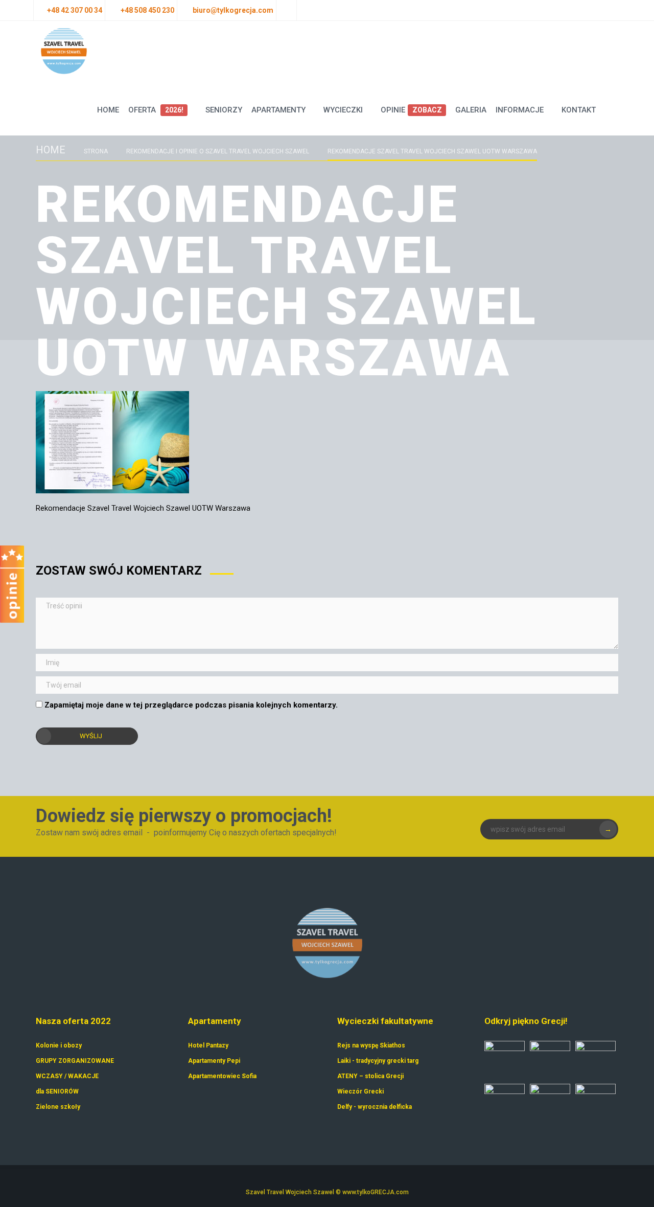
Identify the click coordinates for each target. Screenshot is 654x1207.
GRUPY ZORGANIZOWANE (75, 1060)
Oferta (155, 110)
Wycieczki (343, 110)
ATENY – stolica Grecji (370, 1076)
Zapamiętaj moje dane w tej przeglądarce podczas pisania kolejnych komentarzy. (191, 705)
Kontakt (579, 110)
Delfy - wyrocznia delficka (374, 1106)
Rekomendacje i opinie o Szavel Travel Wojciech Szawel (217, 151)
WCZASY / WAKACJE (67, 1076)
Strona (96, 151)
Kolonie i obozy (59, 1045)
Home (108, 110)
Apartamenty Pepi (214, 1060)
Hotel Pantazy (208, 1045)
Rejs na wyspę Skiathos (371, 1045)
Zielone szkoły (58, 1106)
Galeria (470, 110)
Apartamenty (278, 110)
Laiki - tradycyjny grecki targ (377, 1060)
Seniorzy (223, 110)
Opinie (411, 110)
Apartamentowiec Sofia (222, 1076)
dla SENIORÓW (57, 1091)
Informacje (520, 110)
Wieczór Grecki (360, 1091)
